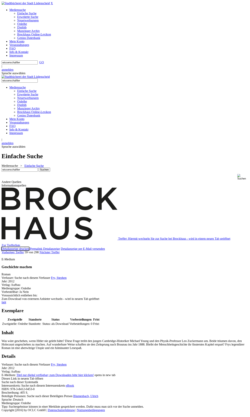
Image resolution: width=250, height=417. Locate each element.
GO (41, 62)
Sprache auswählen (13, 73)
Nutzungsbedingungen (91, 410)
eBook (70, 385)
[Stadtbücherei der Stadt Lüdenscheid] (26, 3)
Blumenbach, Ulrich (85, 396)
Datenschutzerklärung (61, 410)
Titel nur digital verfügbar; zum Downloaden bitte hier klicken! (55, 375)
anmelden (7, 69)
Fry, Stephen (59, 277)
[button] (242, 177)
